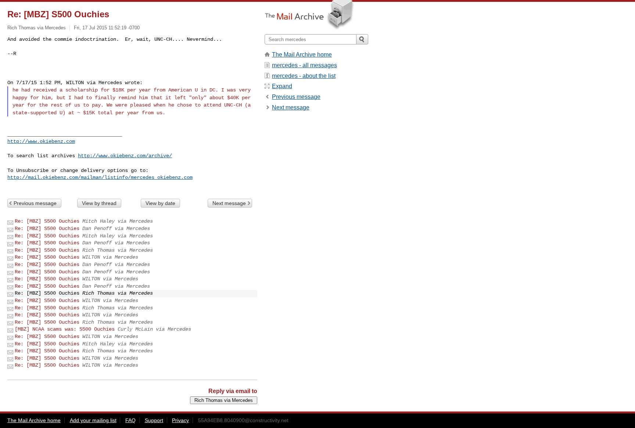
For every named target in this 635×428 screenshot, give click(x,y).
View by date (160, 203)
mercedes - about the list (304, 76)
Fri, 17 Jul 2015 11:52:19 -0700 (107, 27)
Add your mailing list (93, 420)
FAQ (130, 420)
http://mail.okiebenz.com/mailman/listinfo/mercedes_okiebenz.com (100, 177)
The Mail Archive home (302, 54)
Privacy (180, 420)
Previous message (35, 203)
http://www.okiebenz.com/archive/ (125, 156)
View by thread (99, 203)
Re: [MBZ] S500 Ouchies (47, 221)
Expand (282, 86)
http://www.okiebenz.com (41, 141)
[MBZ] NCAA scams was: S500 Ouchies (65, 329)
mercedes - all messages (304, 65)
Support (154, 420)
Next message (229, 203)
